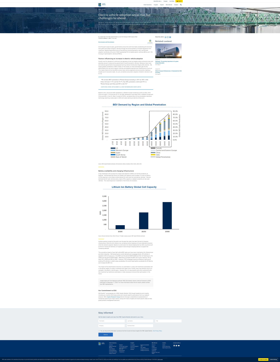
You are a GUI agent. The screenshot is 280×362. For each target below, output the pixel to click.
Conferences (154, 347)
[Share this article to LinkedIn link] (165, 37)
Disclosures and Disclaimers (106, 42)
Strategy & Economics (145, 350)
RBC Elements (122, 350)
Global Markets (112, 348)
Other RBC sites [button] (157, 1)
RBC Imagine (143, 347)
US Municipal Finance (123, 346)
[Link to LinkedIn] (174, 346)
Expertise (111, 344)
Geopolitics (132, 347)
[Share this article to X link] (168, 37)
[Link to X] (176, 346)
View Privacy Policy (157, 331)
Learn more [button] (160, 359)
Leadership (154, 350)
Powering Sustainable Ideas (145, 345)
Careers (163, 344)
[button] (147, 4)
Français (165, 1)
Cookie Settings (273, 359)
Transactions (121, 351)
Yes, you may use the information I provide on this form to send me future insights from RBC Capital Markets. (131, 331)
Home (99, 9)
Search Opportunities (166, 347)
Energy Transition (112, 353)
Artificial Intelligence (134, 346)
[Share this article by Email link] (170, 37)
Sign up (110, 334)
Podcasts (132, 349)
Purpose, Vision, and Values (156, 353)
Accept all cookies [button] (263, 359)
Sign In (179, 1)
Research (121, 344)
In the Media (154, 349)
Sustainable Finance (113, 351)
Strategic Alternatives (145, 348)
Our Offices (172, 1)
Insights (104, 9)
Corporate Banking (112, 350)
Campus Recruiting (166, 346)
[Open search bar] (181, 4)
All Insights (132, 344)
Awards (153, 346)
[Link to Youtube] (179, 346)
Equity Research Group (113, 297)
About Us (153, 344)
